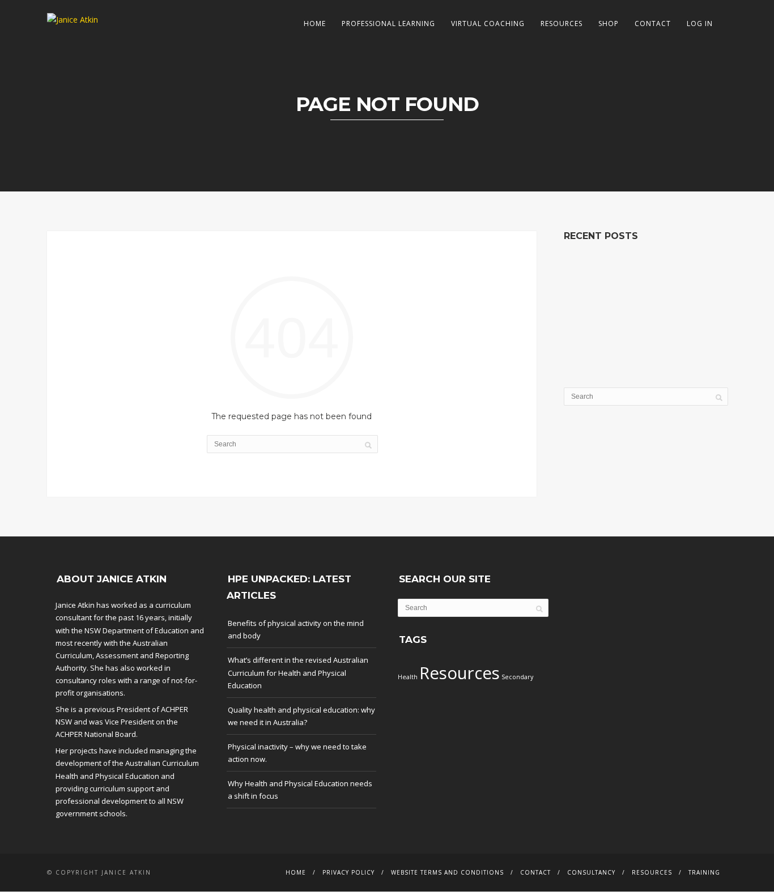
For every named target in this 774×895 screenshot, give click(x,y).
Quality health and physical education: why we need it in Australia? (301, 716)
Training (704, 872)
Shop (608, 23)
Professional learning (388, 23)
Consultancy (591, 872)
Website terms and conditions (447, 872)
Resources (561, 23)
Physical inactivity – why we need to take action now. (297, 752)
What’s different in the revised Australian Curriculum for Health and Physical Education (298, 672)
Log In (700, 23)
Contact (653, 23)
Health (408, 677)
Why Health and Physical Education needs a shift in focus (300, 789)
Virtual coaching (488, 23)
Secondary (517, 677)
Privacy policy (348, 872)
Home (315, 23)
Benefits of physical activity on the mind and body (296, 629)
